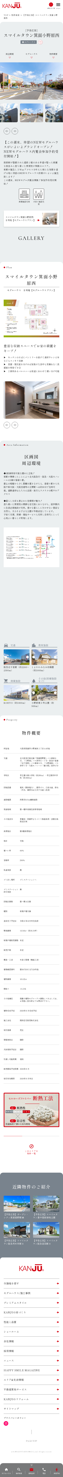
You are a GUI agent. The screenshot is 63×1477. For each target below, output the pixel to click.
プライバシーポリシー (15, 1417)
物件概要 (53, 54)
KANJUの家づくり (15, 1312)
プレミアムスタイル (15, 1303)
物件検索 (15, 15)
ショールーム (11, 1331)
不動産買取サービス (15, 1389)
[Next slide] (15, 425)
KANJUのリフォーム (16, 1399)
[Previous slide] (7, 131)
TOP (6, 15)
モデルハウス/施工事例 (17, 1293)
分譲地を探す (11, 1283)
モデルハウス (31, 54)
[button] (31, 112)
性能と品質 (10, 1322)
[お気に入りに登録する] (40, 42)
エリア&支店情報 (14, 1380)
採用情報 (9, 1351)
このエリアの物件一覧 (31, 1152)
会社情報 (9, 1341)
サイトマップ (11, 1408)
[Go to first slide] (15, 131)
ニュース (9, 1360)
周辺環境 (10, 54)
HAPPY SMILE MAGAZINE (22, 1370)
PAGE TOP (31, 1441)
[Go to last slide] (33, 692)
